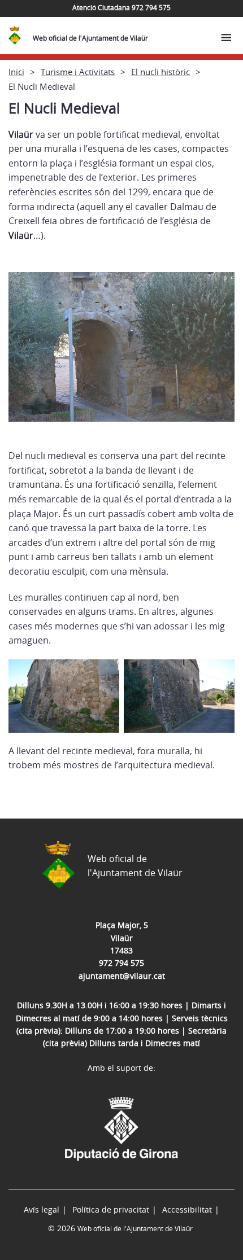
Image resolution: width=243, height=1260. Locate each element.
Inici (16, 71)
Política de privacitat (110, 1209)
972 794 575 (121, 962)
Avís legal (41, 1209)
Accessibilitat (187, 1209)
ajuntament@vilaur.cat (122, 975)
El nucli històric (160, 71)
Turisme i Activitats (78, 71)
